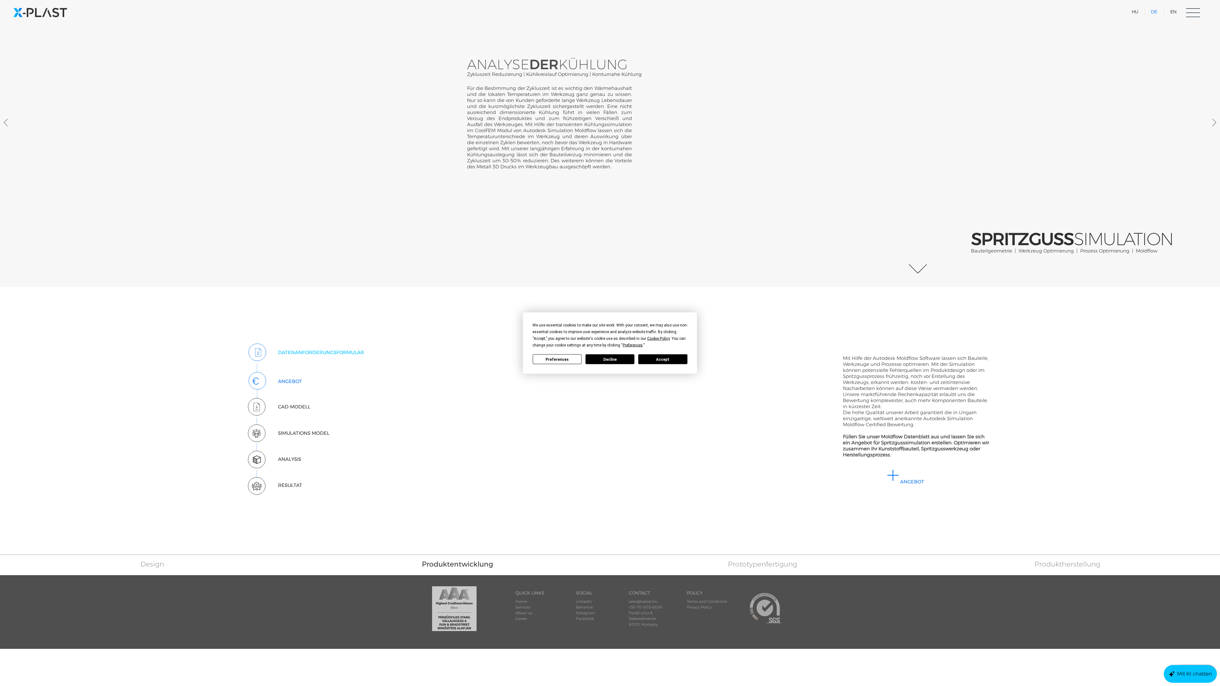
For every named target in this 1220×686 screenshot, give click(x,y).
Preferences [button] (633, 345)
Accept (662, 359)
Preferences (557, 359)
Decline (610, 359)
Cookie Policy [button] (658, 338)
